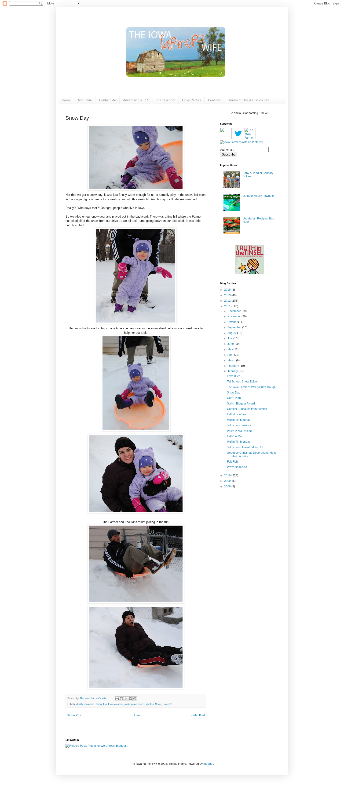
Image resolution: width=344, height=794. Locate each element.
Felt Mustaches (236, 414)
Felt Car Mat (234, 436)
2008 (227, 486)
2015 (227, 289)
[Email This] (117, 698)
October (232, 322)
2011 (227, 306)
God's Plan (234, 398)
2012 (227, 300)
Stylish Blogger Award (241, 403)
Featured (215, 100)
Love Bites (233, 376)
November (234, 316)
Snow (158, 704)
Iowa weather (115, 704)
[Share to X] (126, 698)
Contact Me (107, 100)
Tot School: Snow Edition (243, 381)
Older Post (198, 715)
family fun (101, 704)
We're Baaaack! (237, 467)
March (231, 360)
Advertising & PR (135, 100)
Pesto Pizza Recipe (239, 431)
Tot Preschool (165, 100)
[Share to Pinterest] (134, 698)
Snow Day (233, 392)
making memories (134, 704)
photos (150, 704)
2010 (227, 475)
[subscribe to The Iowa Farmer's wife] (226, 138)
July (230, 338)
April (230, 354)
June (230, 343)
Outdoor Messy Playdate (258, 195)
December (234, 311)
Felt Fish (232, 461)
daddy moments (85, 704)
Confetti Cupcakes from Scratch (247, 409)
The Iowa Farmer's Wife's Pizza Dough (251, 387)
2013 (227, 295)
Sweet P (167, 704)
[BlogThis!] (121, 698)
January (232, 371)
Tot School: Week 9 (239, 425)
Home (66, 100)
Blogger (208, 763)
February (233, 365)
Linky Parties (191, 100)
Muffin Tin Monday (238, 420)
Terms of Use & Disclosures (249, 100)
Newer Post (74, 715)
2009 (227, 480)
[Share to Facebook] (130, 698)
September (234, 327)
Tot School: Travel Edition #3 (245, 447)
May (230, 349)
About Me (85, 100)
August (232, 333)
